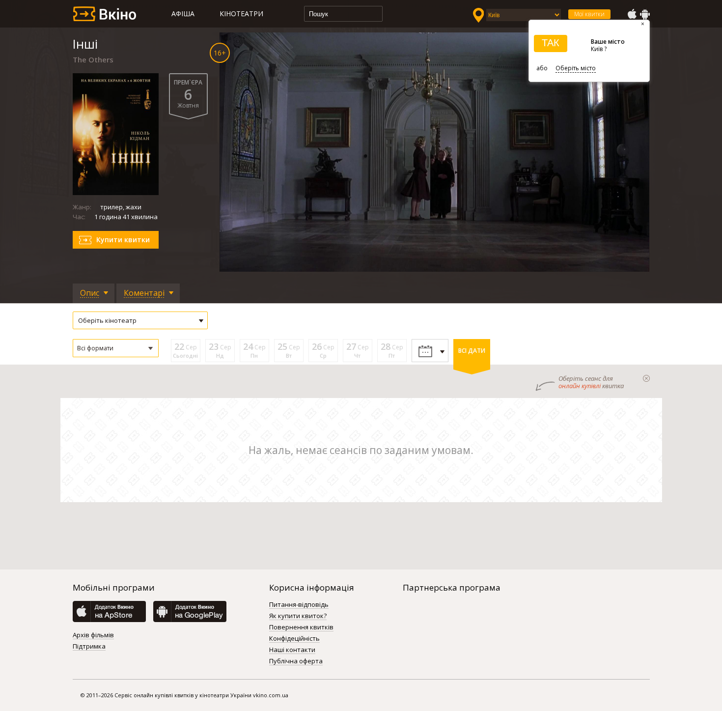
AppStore (632, 14)
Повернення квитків (301, 627)
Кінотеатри (241, 13)
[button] (116, 348)
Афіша (182, 13)
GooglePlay (645, 14)
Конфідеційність (294, 639)
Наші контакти (292, 650)
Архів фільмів (93, 635)
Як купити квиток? (298, 616)
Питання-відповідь (299, 605)
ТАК (550, 42)
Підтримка (89, 647)
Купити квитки (123, 239)
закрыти (646, 378)
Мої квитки (589, 14)
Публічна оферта (296, 661)
